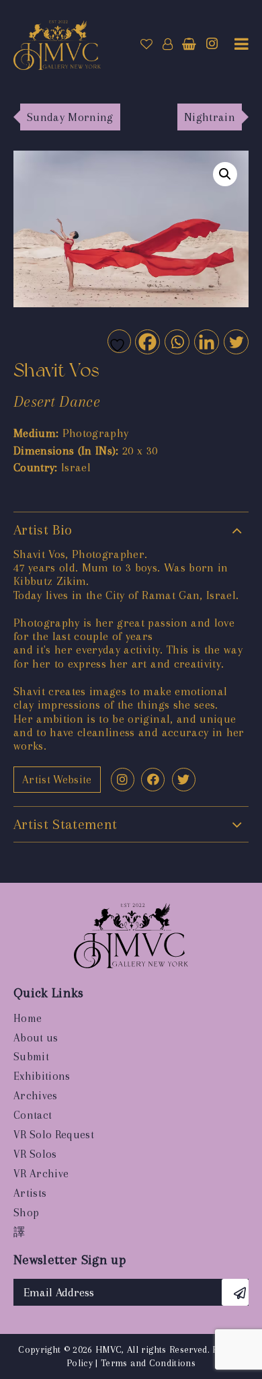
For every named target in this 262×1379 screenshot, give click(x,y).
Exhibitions (42, 1076)
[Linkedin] (206, 341)
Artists (29, 1193)
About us (35, 1037)
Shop (26, 1212)
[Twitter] (235, 341)
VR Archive (41, 1173)
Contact (32, 1115)
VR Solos (35, 1154)
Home (27, 1018)
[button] (225, 174)
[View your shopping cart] (189, 44)
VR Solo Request (53, 1134)
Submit (31, 1056)
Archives (35, 1095)
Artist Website (57, 779)
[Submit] (235, 1292)
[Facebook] (147, 341)
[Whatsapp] (176, 341)
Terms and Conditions (148, 1362)
